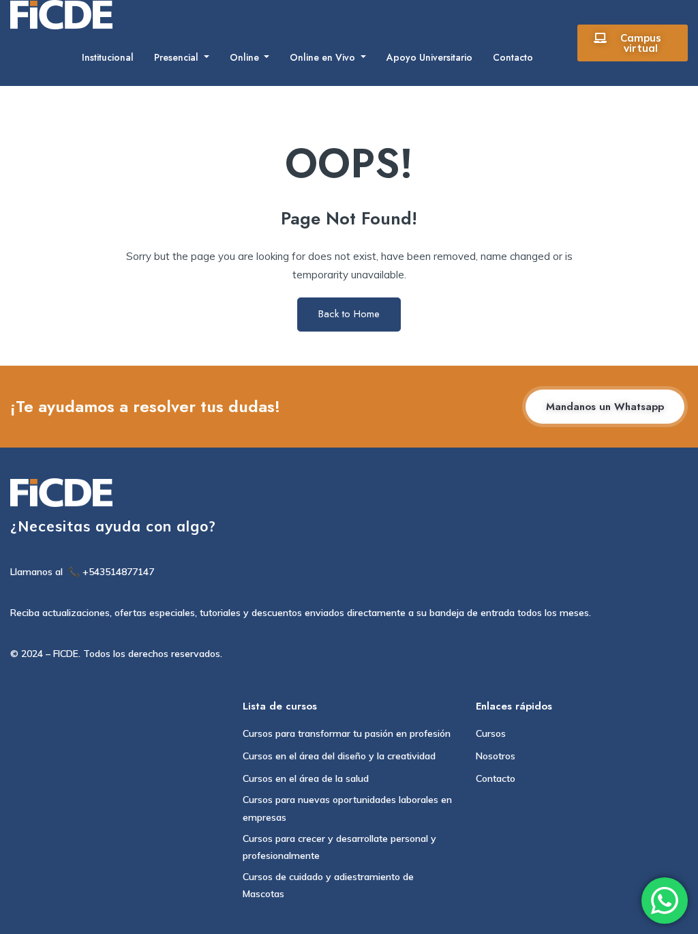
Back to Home (349, 313)
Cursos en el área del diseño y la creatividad (339, 756)
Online (246, 57)
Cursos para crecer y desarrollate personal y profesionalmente (339, 847)
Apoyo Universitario (429, 57)
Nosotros (495, 756)
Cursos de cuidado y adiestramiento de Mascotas (328, 885)
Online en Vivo (324, 57)
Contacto (513, 57)
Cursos (491, 733)
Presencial (177, 57)
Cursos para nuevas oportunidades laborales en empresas (347, 808)
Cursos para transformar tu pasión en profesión (347, 733)
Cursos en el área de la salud (306, 778)
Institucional (108, 57)
